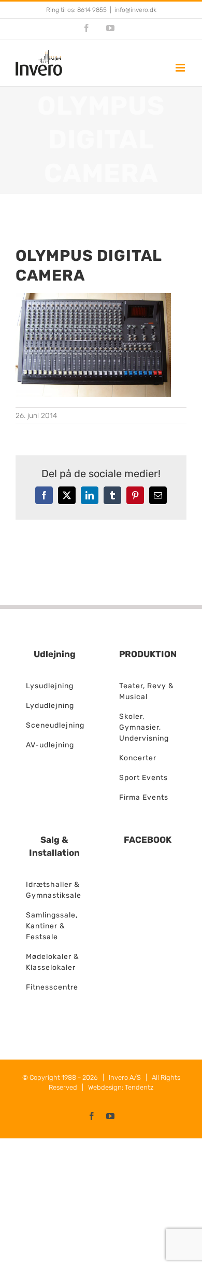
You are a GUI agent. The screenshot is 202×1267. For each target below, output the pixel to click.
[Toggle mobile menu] (181, 67)
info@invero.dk (135, 9)
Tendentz (139, 1087)
